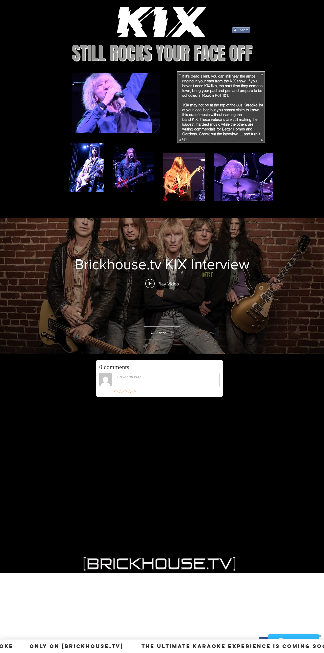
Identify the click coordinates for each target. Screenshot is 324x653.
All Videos (158, 333)
